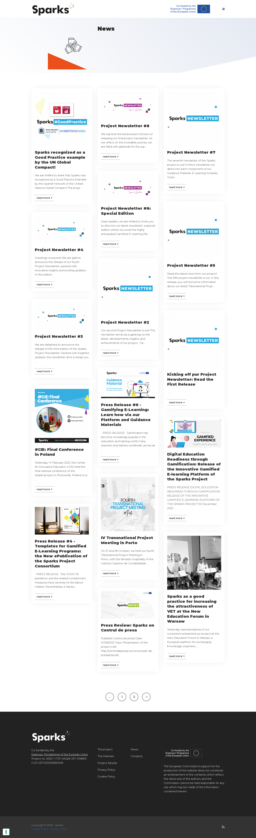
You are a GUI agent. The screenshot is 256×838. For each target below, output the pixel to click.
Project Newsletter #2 (125, 322)
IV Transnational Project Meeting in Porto (127, 540)
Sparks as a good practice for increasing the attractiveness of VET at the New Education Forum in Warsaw (191, 609)
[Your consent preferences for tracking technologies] (6, 832)
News (134, 749)
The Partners (106, 756)
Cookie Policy (106, 776)
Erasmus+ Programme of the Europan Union (59, 754)
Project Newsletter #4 (59, 249)
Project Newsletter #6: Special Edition (126, 211)
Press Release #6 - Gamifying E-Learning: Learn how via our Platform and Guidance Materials (126, 414)
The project (105, 749)
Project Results (107, 763)
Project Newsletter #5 (191, 265)
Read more (44, 197)
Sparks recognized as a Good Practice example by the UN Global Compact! (60, 160)
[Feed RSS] (223, 827)
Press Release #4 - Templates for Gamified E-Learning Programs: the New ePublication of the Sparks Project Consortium (61, 553)
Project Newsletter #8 (125, 126)
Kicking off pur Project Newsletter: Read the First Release (191, 379)
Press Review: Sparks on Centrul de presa (127, 628)
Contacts (136, 756)
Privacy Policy (106, 769)
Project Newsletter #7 (191, 152)
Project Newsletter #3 (59, 336)
